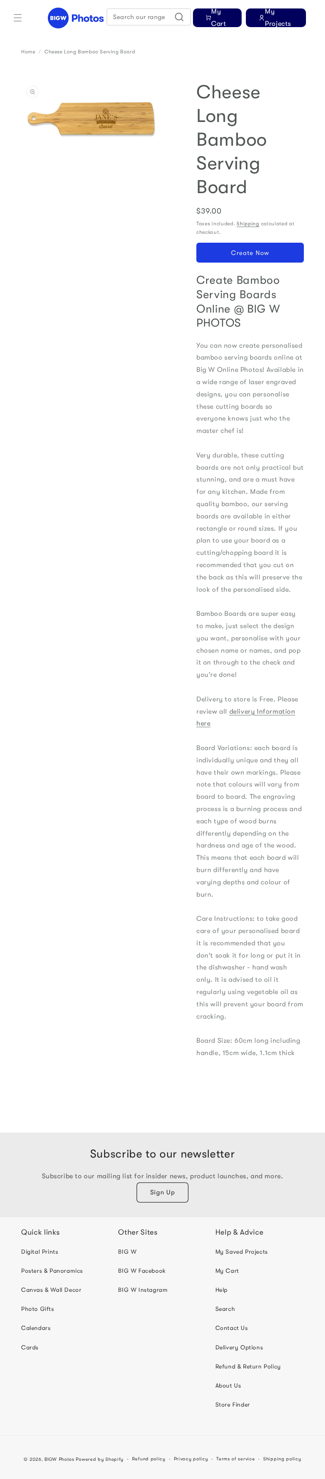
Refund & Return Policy (248, 1366)
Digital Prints (39, 1251)
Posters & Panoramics (52, 1270)
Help (221, 1289)
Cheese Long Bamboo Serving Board (89, 52)
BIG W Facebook (141, 1270)
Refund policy (148, 1459)
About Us (228, 1385)
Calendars (35, 1327)
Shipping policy (282, 1459)
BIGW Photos (59, 1459)
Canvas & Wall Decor (51, 1289)
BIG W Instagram (143, 1289)
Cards (30, 1347)
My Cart (227, 1270)
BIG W (127, 1251)
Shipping (248, 224)
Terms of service (235, 1459)
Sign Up (162, 1192)
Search (225, 1308)
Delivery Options (239, 1347)
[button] (17, 17)
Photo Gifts (37, 1308)
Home (28, 52)
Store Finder (232, 1404)
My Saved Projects (241, 1251)
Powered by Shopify (100, 1459)
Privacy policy (191, 1459)
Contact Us (231, 1327)
